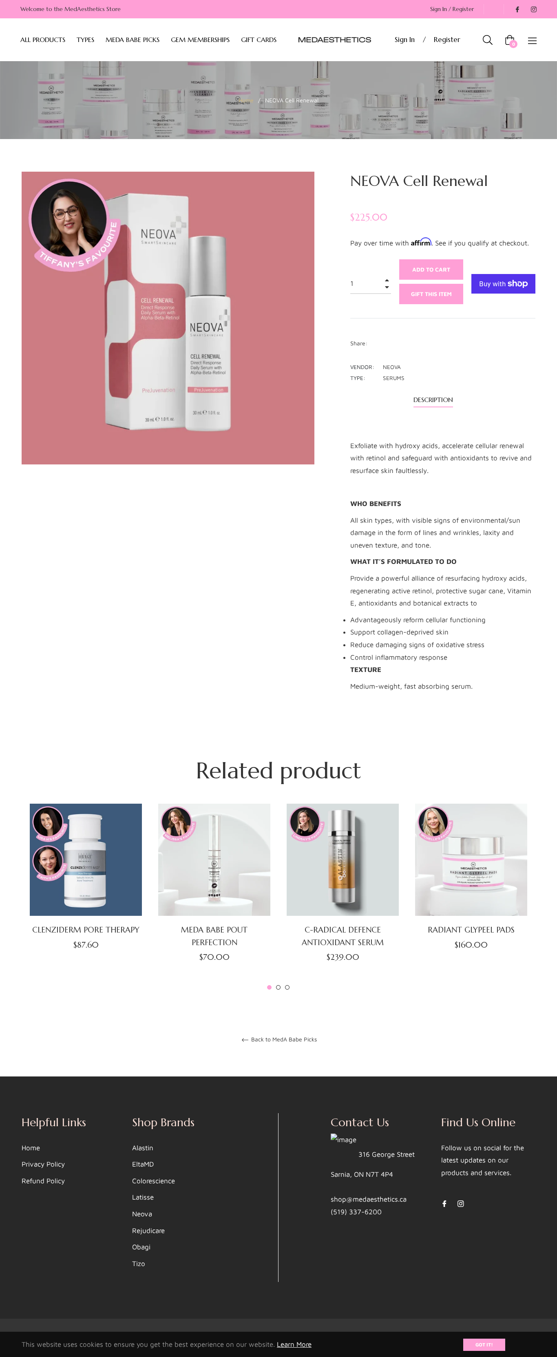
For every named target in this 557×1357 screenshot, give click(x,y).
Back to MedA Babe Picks (283, 1039)
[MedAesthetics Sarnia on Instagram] (533, 9)
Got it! (484, 1345)
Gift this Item (431, 293)
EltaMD (143, 1164)
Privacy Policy (43, 1164)
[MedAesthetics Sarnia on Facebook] (517, 9)
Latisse (143, 1197)
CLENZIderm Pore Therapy (85, 930)
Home (246, 100)
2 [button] (278, 987)
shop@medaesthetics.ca (369, 1199)
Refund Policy (43, 1181)
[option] (86, 891)
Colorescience (153, 1181)
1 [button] (269, 987)
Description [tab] (433, 400)
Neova (142, 1214)
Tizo (138, 1264)
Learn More (294, 1344)
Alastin (142, 1148)
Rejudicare (148, 1231)
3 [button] (287, 987)
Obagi (141, 1247)
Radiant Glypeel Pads (471, 930)
